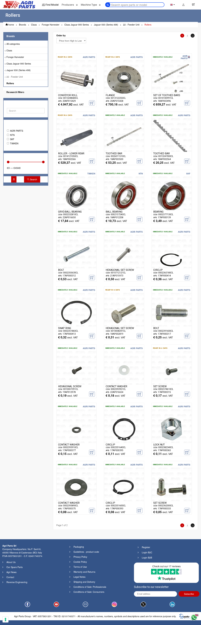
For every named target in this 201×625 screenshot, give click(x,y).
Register (146, 547)
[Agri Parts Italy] (19, 4)
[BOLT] (76, 254)
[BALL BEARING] (124, 195)
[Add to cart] (92, 102)
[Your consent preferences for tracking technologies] (5, 619)
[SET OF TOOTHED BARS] (172, 79)
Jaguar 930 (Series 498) (18, 70)
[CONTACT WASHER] (124, 370)
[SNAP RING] (76, 312)
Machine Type (89, 4)
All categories (13, 43)
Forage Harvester (15, 57)
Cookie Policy (80, 561)
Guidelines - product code (86, 551)
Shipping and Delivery (84, 581)
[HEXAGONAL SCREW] (76, 370)
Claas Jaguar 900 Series (18, 63)
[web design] (184, 615)
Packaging (78, 546)
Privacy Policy (80, 556)
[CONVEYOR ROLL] (76, 79)
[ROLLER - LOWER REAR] (76, 137)
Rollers (10, 83)
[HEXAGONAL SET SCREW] (124, 254)
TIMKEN (14, 143)
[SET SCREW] (172, 370)
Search (33, 179)
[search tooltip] (107, 4)
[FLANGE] (124, 79)
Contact (10, 577)
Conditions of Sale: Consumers (88, 591)
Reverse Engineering (16, 582)
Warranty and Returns (84, 571)
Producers (68, 4)
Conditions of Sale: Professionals (89, 586)
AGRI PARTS (16, 130)
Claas (9, 50)
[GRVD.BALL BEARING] (76, 195)
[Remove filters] (13, 179)
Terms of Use (80, 566)
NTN (12, 134)
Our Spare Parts (14, 567)
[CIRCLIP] (172, 254)
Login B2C (147, 552)
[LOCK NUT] (172, 428)
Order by (61, 35)
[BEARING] (172, 195)
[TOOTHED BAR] (124, 137)
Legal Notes (79, 576)
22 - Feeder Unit (14, 76)
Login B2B (147, 557)
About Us (11, 562)
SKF (12, 139)
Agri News (11, 572)
